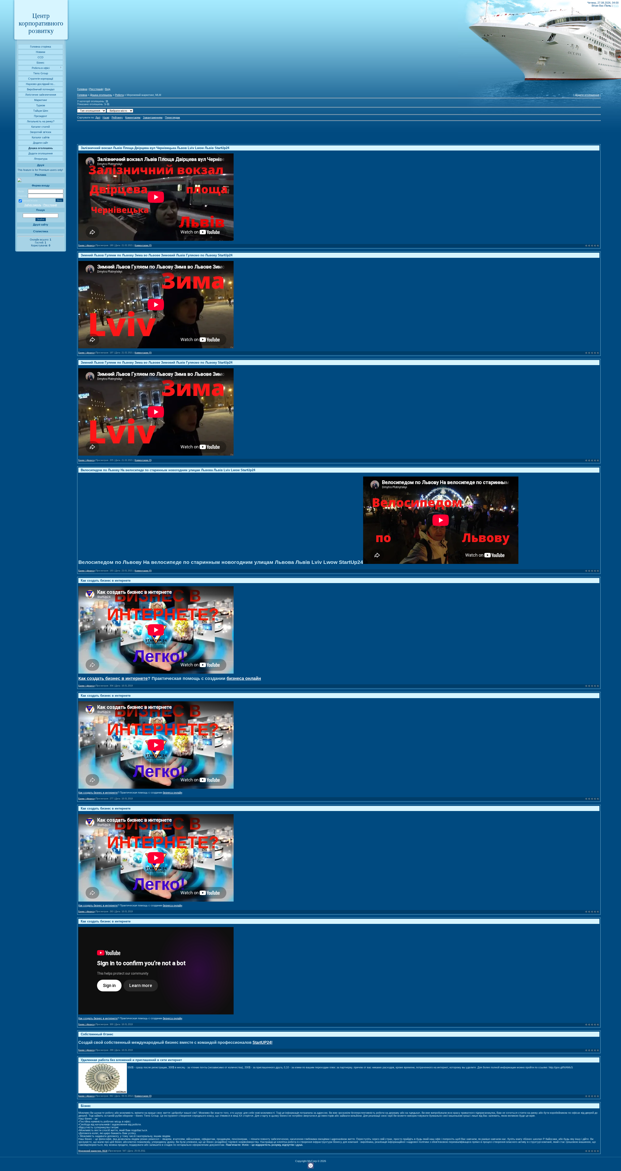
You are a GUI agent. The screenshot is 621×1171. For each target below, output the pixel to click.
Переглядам (172, 117)
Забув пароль (32, 204)
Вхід (107, 89)
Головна (82, 89)
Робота (119, 94)
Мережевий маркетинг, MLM (92, 1151)
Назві (106, 117)
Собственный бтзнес (97, 1034)
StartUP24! (262, 1042)
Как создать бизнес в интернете (106, 580)
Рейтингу (117, 117)
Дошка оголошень (101, 94)
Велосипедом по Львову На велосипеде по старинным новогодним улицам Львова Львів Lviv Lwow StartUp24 (168, 470)
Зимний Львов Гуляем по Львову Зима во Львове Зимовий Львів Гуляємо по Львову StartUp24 (156, 255)
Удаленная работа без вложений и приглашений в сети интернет (131, 1060)
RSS (616, 5)
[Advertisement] (165, 133)
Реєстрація (50, 204)
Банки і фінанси (86, 245)
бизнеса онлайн (244, 678)
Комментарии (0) (143, 245)
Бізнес (86, 1106)
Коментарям (132, 117)
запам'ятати (30, 200)
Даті (97, 117)
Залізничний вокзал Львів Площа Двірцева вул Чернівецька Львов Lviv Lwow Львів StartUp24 (155, 148)
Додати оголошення (587, 94)
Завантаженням (153, 117)
